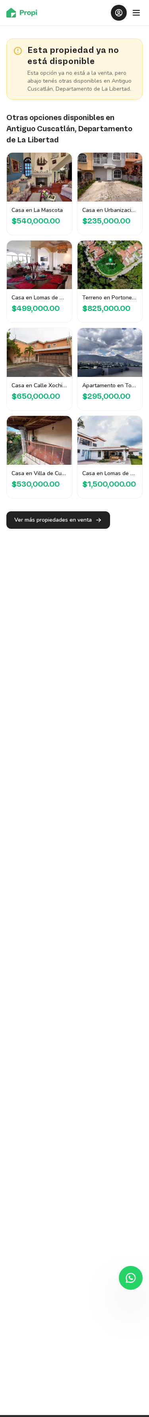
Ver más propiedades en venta (53, 520)
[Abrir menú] (136, 12)
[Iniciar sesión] (119, 13)
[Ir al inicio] (24, 12)
